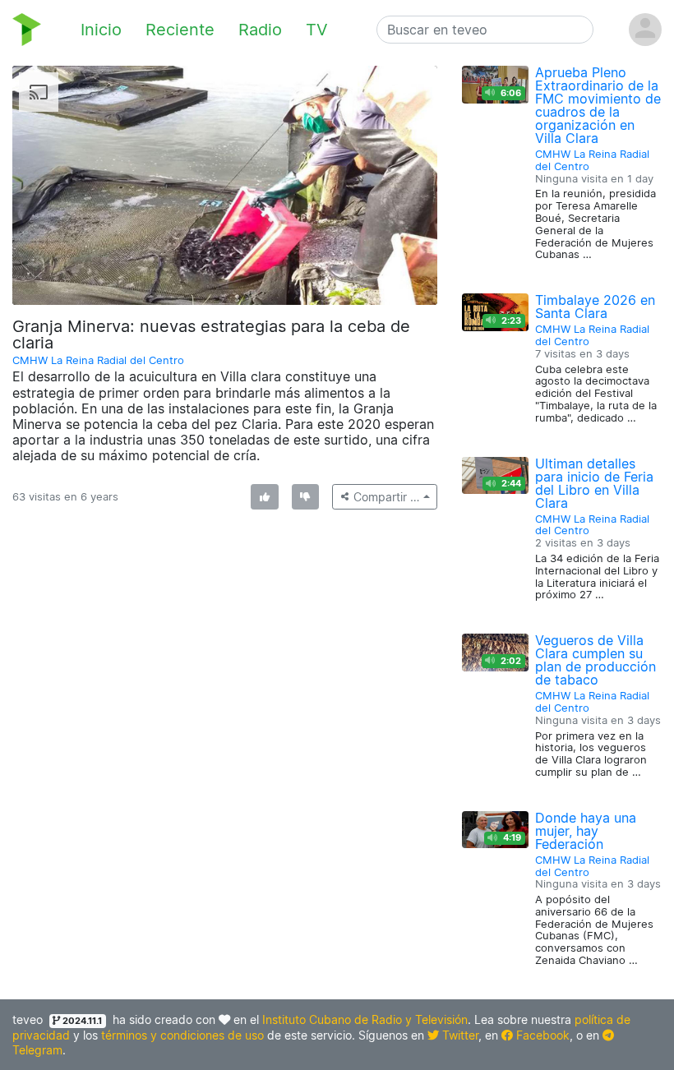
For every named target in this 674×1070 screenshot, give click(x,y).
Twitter (458, 1035)
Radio (260, 29)
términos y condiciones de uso (182, 1035)
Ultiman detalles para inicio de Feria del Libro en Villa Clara (594, 483)
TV (317, 29)
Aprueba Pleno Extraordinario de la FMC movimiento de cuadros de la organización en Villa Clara (598, 105)
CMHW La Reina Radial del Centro (98, 360)
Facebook (541, 1035)
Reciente (180, 29)
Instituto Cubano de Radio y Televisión (365, 1019)
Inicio (101, 29)
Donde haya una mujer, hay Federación (585, 830)
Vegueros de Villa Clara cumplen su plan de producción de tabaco (595, 660)
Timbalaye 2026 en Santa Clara (595, 306)
